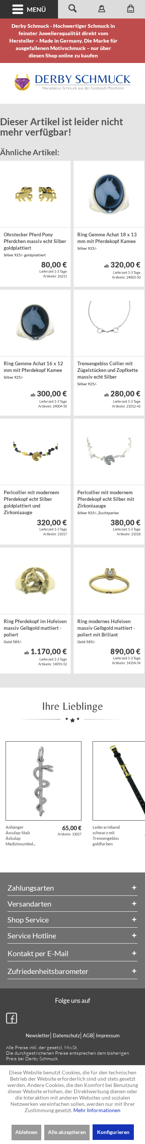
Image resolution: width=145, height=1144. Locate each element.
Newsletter (38, 1035)
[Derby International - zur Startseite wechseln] (72, 82)
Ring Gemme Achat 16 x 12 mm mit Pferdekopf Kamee (33, 369)
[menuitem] (29, 9)
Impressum (108, 1035)
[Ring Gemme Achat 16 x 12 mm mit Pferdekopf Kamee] (35, 323)
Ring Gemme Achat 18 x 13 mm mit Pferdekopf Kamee (107, 241)
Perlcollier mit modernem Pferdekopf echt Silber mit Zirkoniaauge (105, 502)
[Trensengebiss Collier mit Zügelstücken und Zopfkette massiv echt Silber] (109, 323)
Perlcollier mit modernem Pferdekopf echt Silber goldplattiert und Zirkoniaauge (31, 503)
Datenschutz (66, 1035)
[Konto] (101, 9)
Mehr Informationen (96, 1110)
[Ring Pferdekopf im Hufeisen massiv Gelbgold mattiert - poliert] (35, 581)
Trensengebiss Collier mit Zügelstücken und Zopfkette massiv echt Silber (107, 373)
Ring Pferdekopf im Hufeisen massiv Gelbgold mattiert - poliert (35, 631)
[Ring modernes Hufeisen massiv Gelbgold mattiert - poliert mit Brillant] (109, 581)
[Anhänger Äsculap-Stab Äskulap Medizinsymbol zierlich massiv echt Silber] (43, 781)
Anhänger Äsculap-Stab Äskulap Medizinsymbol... (20, 835)
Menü (36, 9)
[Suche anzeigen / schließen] (72, 9)
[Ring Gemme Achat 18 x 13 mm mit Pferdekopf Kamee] (109, 194)
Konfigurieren (113, 1132)
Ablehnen (26, 1132)
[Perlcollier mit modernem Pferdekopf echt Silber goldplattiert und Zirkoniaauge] (35, 452)
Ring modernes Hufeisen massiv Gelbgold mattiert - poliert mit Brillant (106, 631)
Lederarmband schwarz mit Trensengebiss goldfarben (106, 835)
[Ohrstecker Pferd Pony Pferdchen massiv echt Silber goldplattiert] (35, 194)
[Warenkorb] (130, 9)
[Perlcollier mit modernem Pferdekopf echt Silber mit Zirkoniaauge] (109, 452)
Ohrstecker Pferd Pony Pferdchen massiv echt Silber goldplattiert (35, 244)
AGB (88, 1035)
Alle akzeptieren (67, 1132)
